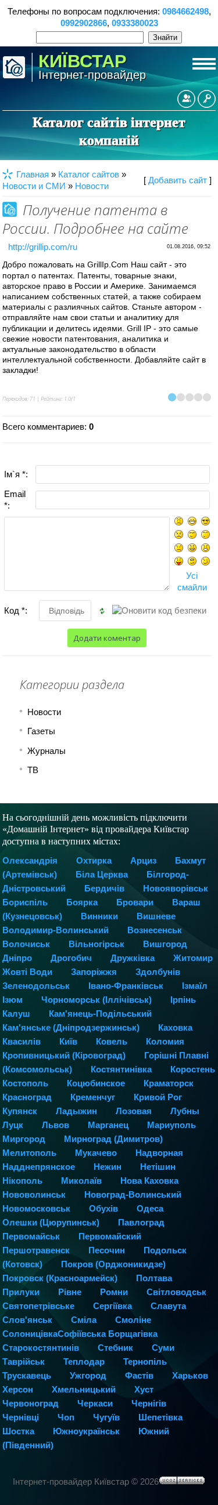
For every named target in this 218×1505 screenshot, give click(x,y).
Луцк (12, 1125)
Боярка (82, 902)
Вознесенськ (154, 930)
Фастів (139, 1375)
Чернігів (148, 1403)
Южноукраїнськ (86, 1431)
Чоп (66, 1417)
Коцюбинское (96, 1083)
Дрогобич (71, 958)
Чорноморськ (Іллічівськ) (96, 999)
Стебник (115, 1347)
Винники (99, 916)
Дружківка (132, 958)
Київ (68, 1041)
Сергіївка (112, 1306)
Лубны (184, 1111)
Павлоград (141, 1222)
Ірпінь (183, 999)
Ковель (111, 1041)
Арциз (143, 860)
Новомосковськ (36, 1208)
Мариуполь (171, 1125)
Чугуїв (106, 1417)
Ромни (114, 1292)
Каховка (175, 1027)
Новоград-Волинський (132, 1194)
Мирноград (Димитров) (113, 1139)
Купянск (19, 1111)
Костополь (25, 1083)
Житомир (193, 958)
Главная (32, 174)
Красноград (27, 1097)
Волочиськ (26, 944)
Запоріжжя (94, 972)
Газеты (41, 731)
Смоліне (133, 1320)
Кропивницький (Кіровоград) (64, 1055)
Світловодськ (176, 1292)
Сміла (84, 1320)
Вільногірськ (96, 944)
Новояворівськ (175, 888)
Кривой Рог (158, 1097)
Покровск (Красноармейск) (59, 1278)
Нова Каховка (149, 1180)
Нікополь (22, 1180)
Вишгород (165, 944)
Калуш (16, 1013)
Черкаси (95, 1403)
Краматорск (169, 1083)
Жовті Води (27, 972)
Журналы (46, 751)
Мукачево (96, 1153)
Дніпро (17, 958)
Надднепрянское (38, 1167)
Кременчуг (92, 1097)
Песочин (106, 1250)
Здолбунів (157, 972)
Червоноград (30, 1403)
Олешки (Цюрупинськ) (50, 1222)
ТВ (32, 770)
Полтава (154, 1278)
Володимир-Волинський (55, 930)
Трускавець (26, 1375)
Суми (163, 1347)
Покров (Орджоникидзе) (113, 1264)
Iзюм (12, 999)
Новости (92, 186)
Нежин (107, 1167)
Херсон (17, 1389)
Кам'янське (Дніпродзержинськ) (71, 1027)
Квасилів (21, 1041)
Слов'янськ (27, 1320)
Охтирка (94, 860)
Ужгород (88, 1375)
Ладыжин (76, 1111)
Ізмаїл (195, 986)
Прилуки (21, 1292)
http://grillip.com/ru (42, 247)
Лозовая (134, 1111)
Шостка (18, 1431)
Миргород (23, 1139)
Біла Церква (102, 874)
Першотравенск (36, 1250)
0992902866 (83, 23)
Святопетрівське (38, 1306)
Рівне (69, 1292)
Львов (55, 1125)
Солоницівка (30, 1334)
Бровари (134, 902)
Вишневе (156, 916)
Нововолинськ (34, 1194)
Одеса (150, 1208)
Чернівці (20, 1417)
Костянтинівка (121, 1069)
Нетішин (158, 1167)
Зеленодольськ (36, 986)
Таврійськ (23, 1361)
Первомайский (109, 1236)
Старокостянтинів (40, 1347)
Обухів (103, 1208)
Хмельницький (84, 1389)
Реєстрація (186, 99)
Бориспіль (25, 902)
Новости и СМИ (34, 186)
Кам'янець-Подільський (100, 1013)
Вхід (207, 99)
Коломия (165, 1041)
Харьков (190, 1375)
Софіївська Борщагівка (108, 1334)
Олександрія (30, 860)
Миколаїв (81, 1180)
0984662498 (185, 11)
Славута (168, 1306)
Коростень (192, 1069)
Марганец (108, 1125)
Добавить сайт (177, 180)
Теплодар (84, 1361)
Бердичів (104, 888)
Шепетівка (160, 1417)
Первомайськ (31, 1236)
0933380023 (135, 23)
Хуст (143, 1389)
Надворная (159, 1153)
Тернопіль (145, 1361)
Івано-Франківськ (125, 986)
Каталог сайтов (88, 174)
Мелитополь (29, 1153)
